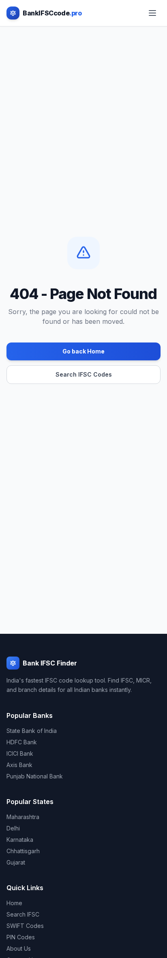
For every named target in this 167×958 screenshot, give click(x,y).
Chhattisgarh (23, 850)
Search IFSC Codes (84, 374)
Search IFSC (22, 914)
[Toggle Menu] (152, 13)
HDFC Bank (21, 742)
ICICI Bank (19, 753)
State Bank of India (31, 730)
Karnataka (19, 839)
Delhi (13, 828)
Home (14, 902)
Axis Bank (19, 764)
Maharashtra (22, 816)
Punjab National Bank (34, 776)
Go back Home (83, 351)
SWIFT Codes (25, 925)
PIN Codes (20, 937)
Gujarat (15, 862)
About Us (18, 948)
